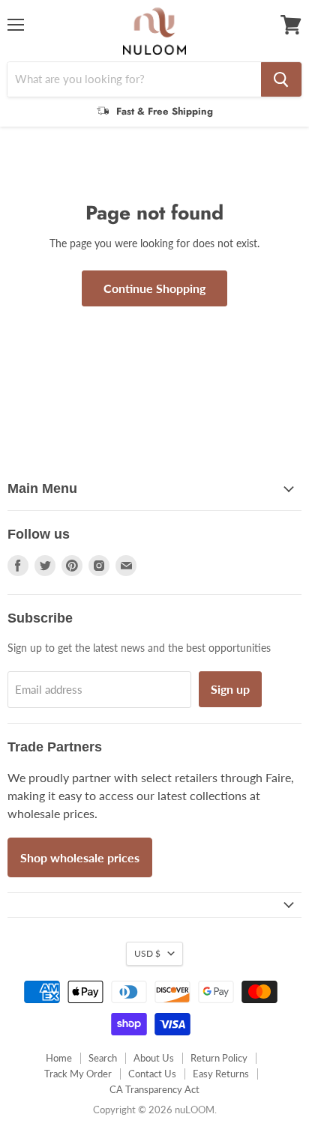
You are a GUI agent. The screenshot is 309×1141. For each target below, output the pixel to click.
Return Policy (219, 1058)
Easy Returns (221, 1074)
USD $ (147, 953)
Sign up (230, 689)
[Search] (281, 79)
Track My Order (78, 1074)
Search (102, 1058)
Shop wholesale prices (80, 857)
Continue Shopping (155, 288)
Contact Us (152, 1074)
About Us (154, 1058)
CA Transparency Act (155, 1089)
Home (59, 1058)
